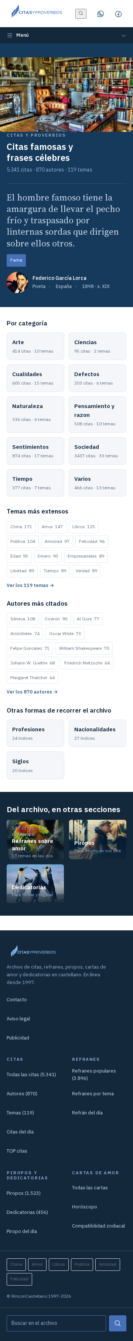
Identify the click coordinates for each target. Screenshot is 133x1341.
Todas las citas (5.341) (31, 1074)
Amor (52, 526)
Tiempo (55, 570)
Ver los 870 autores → (32, 692)
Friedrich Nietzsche (87, 663)
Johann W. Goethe (32, 663)
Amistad (57, 541)
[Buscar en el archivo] (80, 14)
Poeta (39, 286)
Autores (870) (22, 1094)
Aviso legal (18, 1019)
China (21, 526)
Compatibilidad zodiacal (98, 1226)
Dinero (48, 556)
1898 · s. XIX (96, 286)
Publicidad (18, 1038)
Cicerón (56, 618)
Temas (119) (20, 1113)
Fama (16, 260)
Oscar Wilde (65, 633)
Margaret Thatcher (32, 677)
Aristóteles (25, 633)
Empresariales (86, 556)
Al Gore (88, 618)
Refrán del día (87, 1113)
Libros (83, 526)
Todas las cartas (90, 1188)
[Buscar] (117, 1323)
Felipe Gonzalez (30, 648)
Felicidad (92, 541)
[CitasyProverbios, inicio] (36, 13)
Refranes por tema (93, 1094)
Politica (22, 541)
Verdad (86, 570)
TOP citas (17, 1151)
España (64, 286)
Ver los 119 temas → (30, 585)
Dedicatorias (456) (27, 1212)
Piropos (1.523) (24, 1193)
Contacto (17, 999)
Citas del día (20, 1132)
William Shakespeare (84, 648)
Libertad (22, 570)
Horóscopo (84, 1207)
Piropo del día (22, 1231)
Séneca (22, 618)
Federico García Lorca (59, 278)
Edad (19, 556)
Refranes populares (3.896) (94, 1074)
